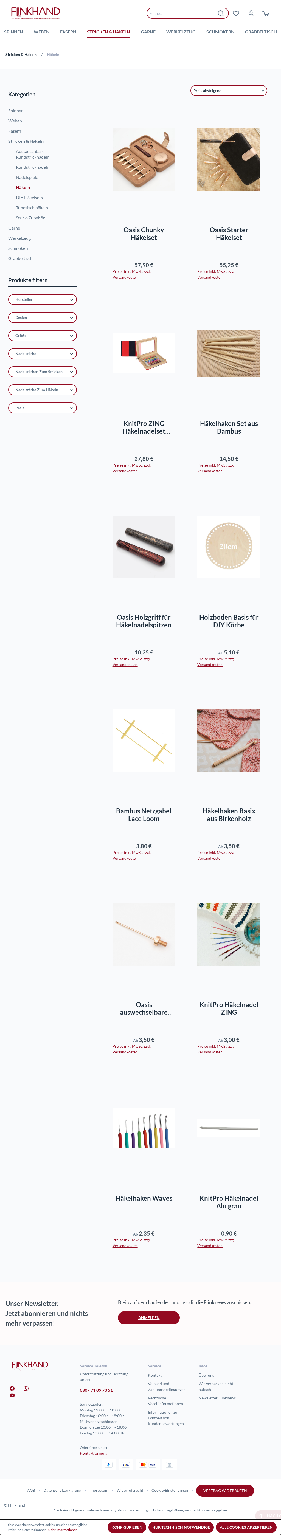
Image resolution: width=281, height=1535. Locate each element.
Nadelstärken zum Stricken (39, 371)
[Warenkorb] (265, 13)
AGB (31, 1490)
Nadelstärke (25, 353)
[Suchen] (221, 13)
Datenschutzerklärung (62, 1490)
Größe (20, 335)
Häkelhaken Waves (144, 1198)
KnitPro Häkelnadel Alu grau (228, 1202)
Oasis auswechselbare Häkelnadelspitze (144, 1008)
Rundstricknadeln (32, 167)
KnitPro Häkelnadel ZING (228, 1008)
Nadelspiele (27, 177)
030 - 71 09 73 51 (96, 1390)
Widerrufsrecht (130, 1490)
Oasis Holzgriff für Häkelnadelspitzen (144, 621)
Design (21, 317)
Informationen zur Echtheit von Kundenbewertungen (166, 1418)
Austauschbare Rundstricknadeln (32, 153)
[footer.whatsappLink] (26, 1388)
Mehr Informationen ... (64, 1530)
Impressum (98, 1490)
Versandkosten (128, 1510)
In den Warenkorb (144, 201)
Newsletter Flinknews (217, 1398)
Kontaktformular (94, 1453)
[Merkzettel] (236, 13)
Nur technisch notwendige (181, 1527)
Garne (14, 227)
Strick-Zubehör (30, 217)
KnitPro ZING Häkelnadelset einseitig (143, 427)
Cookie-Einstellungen (169, 1490)
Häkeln (23, 187)
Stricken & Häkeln (26, 141)
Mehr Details (146, 395)
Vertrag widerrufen (225, 1490)
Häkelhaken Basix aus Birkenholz (229, 814)
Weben (15, 120)
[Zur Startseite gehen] (35, 13)
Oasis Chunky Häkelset (143, 233)
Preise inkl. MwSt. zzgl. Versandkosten (132, 274)
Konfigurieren (126, 1527)
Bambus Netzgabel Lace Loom (144, 814)
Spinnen (16, 110)
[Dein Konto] (250, 13)
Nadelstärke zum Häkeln (36, 389)
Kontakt (155, 1375)
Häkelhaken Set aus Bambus (229, 427)
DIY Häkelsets (29, 197)
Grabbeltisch (20, 258)
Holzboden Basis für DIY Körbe (229, 621)
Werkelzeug (19, 238)
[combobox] (184, 13)
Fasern (14, 130)
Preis (19, 407)
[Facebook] (12, 1388)
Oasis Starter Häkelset (229, 233)
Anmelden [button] (149, 1317)
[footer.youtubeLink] (12, 1394)
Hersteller (24, 299)
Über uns (206, 1375)
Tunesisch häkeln (32, 207)
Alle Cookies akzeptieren (246, 1527)
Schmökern (18, 248)
